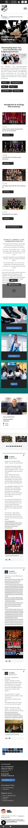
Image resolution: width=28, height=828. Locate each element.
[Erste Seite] (3, 749)
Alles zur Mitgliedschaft (9, 795)
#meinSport (8, 526)
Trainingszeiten (16, 82)
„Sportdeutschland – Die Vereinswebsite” (12, 820)
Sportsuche (6, 789)
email (6, 423)
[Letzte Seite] (3, 754)
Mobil (6, 425)
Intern (8, 817)
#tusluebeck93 (8, 528)
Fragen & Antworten (8, 800)
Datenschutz (4, 817)
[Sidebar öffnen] (25, 2)
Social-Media (5, 90)
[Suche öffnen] (22, 2)
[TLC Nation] (6, 457)
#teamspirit (19, 523)
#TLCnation (18, 524)
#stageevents (11, 521)
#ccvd (6, 521)
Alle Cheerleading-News (13, 227)
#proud (7, 524)
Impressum (21, 815)
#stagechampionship (10, 523)
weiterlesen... (7, 135)
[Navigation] (25, 8)
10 (15, 751)
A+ (15, 2)
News (3, 86)
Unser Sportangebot (8, 787)
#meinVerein (14, 526)
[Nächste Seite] (21, 752)
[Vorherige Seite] (6, 749)
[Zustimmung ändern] (3, 822)
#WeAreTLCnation (18, 715)
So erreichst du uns (7, 780)
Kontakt (4, 82)
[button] (7, 446)
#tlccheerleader (9, 715)
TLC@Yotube (17, 90)
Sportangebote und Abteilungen (16, 16)
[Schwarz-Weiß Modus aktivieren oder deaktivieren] (6, 2)
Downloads (6, 797)
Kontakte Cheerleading (13, 328)
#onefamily (12, 524)
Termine (12, 86)
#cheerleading (16, 714)
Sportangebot (4, 16)
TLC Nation (12, 456)
